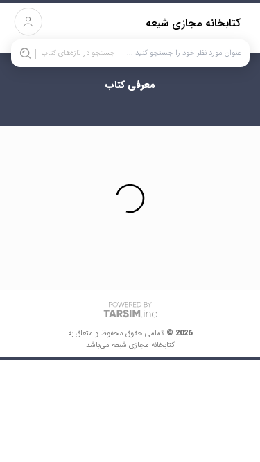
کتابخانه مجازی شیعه (193, 23)
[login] (28, 22)
